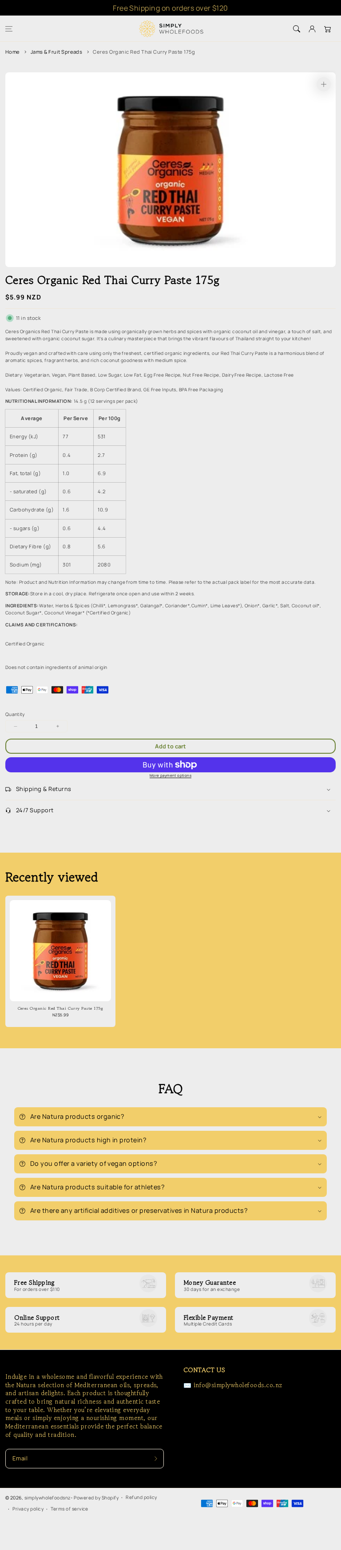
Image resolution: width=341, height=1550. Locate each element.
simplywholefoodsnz (47, 1498)
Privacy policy (28, 1509)
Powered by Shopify (96, 1498)
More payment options (170, 775)
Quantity (15, 714)
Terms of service (69, 1509)
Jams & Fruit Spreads (57, 51)
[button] (8, 28)
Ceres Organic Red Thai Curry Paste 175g (144, 51)
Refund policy (141, 1497)
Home (12, 51)
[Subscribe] (155, 1458)
